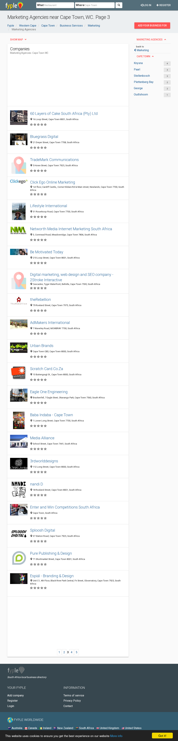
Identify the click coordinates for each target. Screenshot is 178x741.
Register (165, 5)
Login (10, 706)
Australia (16, 728)
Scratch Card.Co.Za (46, 368)
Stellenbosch (142, 75)
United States (132, 728)
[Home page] (14, 5)
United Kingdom (109, 728)
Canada (32, 728)
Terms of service (73, 695)
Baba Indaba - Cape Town (51, 415)
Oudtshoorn (141, 94)
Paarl (137, 69)
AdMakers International (50, 322)
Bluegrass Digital (44, 136)
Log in (147, 5)
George (138, 88)
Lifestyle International (48, 206)
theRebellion (40, 299)
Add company (15, 695)
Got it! (162, 735)
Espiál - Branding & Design (52, 576)
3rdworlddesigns (44, 461)
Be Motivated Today (46, 252)
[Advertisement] (73, 81)
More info (116, 736)
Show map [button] (16, 39)
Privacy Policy (72, 700)
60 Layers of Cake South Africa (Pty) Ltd (64, 113)
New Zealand (64, 728)
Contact (68, 706)
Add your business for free (152, 26)
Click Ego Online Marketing (52, 182)
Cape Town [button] (143, 56)
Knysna (138, 63)
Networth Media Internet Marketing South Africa (71, 229)
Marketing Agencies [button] (150, 39)
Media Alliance (42, 438)
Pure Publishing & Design (51, 553)
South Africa (86, 728)
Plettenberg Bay (143, 82)
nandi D (36, 484)
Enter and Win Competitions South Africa (65, 507)
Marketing (143, 50)
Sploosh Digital (42, 530)
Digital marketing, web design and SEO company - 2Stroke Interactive (71, 277)
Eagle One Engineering (49, 391)
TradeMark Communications (54, 159)
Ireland (46, 728)
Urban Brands (41, 345)
